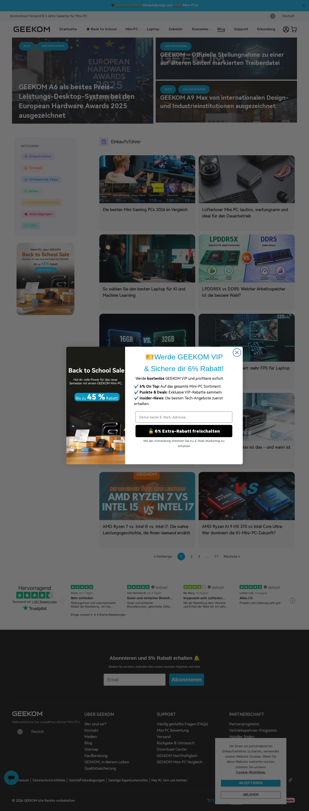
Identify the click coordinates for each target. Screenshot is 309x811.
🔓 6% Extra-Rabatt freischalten (184, 431)
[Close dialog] (237, 352)
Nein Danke (184, 454)
